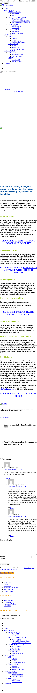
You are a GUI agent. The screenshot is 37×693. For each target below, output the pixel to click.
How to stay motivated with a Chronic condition (20, 270)
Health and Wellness (18, 74)
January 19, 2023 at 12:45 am (13, 469)
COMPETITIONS (14, 650)
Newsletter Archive (10, 604)
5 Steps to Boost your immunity (20, 242)
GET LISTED (12, 673)
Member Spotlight (17, 653)
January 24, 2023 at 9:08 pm (17, 516)
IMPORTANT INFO (14, 632)
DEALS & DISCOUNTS (16, 644)
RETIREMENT (13, 664)
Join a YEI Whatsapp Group (21, 641)
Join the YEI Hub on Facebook (21, 643)
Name (2, 557)
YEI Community (9, 630)
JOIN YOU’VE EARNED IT (17, 637)
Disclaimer (7, 586)
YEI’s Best (15, 648)
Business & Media (9, 671)
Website (2, 561)
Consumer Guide (17, 676)
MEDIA (10, 678)
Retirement (15, 667)
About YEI (7, 582)
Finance (14, 666)
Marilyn (8, 89)
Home (6, 628)
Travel (14, 660)
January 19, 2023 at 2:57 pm (17, 486)
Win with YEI (16, 652)
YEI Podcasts (16, 680)
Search (6, 3)
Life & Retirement (9, 655)
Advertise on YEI (9, 602)
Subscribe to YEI (17, 639)
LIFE (9, 657)
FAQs (6, 584)
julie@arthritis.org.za (7, 389)
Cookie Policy (8, 591)
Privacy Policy (8, 589)
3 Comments (18, 91)
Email (2, 559)
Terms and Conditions (11, 587)
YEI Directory (8, 600)
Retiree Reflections (18, 669)
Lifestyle (14, 659)
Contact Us (7, 606)
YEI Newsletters (17, 682)
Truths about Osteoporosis (20, 313)
